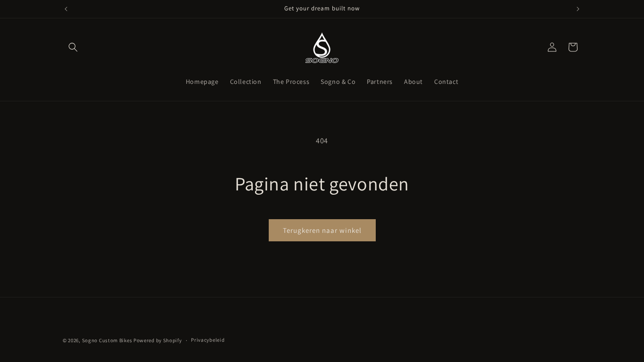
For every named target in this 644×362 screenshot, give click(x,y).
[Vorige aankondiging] (66, 9)
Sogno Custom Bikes (107, 340)
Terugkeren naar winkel (322, 230)
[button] (73, 47)
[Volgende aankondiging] (578, 9)
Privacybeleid (207, 340)
